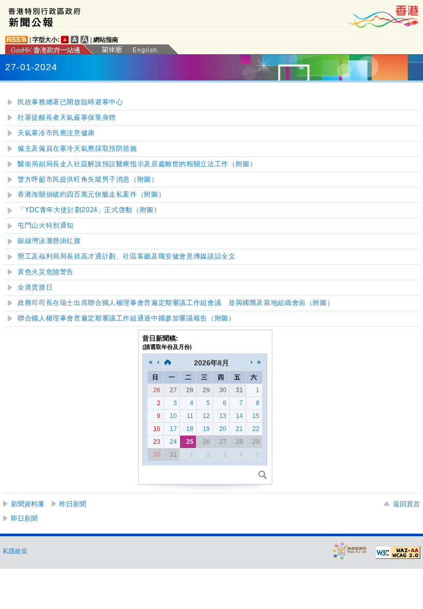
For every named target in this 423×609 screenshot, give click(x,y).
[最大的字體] (84, 39)
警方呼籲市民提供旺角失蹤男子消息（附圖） (88, 179)
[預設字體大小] (65, 39)
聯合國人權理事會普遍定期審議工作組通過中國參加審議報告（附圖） (127, 318)
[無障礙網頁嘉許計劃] (349, 550)
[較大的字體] (75, 39)
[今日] (167, 362)
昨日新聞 (72, 504)
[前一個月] (157, 362)
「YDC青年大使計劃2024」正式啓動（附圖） (89, 210)
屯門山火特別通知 (46, 225)
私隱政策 (15, 551)
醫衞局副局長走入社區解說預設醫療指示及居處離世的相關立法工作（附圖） (137, 164)
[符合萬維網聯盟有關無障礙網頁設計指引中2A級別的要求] (397, 552)
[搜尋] (262, 475)
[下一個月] (251, 362)
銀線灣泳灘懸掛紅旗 (49, 241)
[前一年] (150, 362)
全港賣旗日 (35, 287)
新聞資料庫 (27, 504)
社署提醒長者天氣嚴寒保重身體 (67, 117)
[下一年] (259, 362)
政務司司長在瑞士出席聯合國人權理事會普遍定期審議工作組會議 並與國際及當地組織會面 (176, 303)
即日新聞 (24, 518)
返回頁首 (406, 504)
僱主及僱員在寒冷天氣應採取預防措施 (77, 148)
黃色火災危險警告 (46, 272)
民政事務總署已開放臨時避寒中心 (70, 102)
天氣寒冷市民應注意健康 (56, 133)
